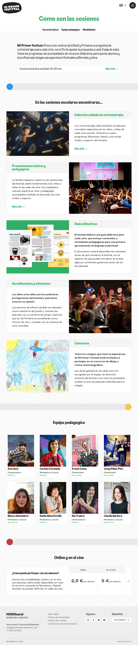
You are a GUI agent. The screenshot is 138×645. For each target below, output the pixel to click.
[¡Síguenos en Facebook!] (93, 620)
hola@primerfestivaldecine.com (21, 627)
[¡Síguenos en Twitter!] (99, 620)
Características (50, 30)
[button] (20, 456)
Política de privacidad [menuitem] (58, 617)
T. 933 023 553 (13, 630)
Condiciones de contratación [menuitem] (62, 623)
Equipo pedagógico (70, 30)
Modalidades (89, 30)
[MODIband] (22, 616)
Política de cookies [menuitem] (57, 620)
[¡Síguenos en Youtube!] (104, 620)
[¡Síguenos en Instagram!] (88, 620)
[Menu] (132, 5)
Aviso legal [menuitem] (53, 614)
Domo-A (128, 641)
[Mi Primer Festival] (12, 8)
